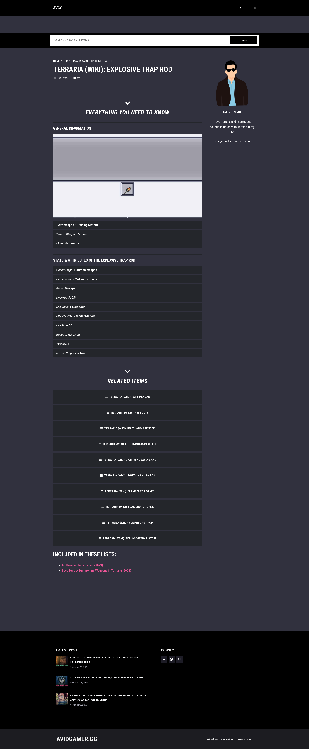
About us (212, 739)
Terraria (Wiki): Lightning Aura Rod (129, 475)
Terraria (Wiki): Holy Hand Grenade (129, 428)
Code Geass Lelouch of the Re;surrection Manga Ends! (107, 677)
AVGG (57, 8)
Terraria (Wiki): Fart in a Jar (129, 396)
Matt (76, 78)
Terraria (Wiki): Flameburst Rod (129, 522)
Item (65, 61)
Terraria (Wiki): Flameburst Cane (129, 506)
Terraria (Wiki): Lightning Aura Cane (129, 459)
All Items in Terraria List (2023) (82, 565)
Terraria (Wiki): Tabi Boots (129, 412)
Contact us (227, 739)
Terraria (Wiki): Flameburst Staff (129, 491)
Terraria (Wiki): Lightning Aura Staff (130, 444)
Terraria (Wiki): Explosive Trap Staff (130, 538)
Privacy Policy (245, 739)
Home (56, 61)
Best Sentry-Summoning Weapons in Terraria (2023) (96, 570)
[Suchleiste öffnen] (240, 8)
